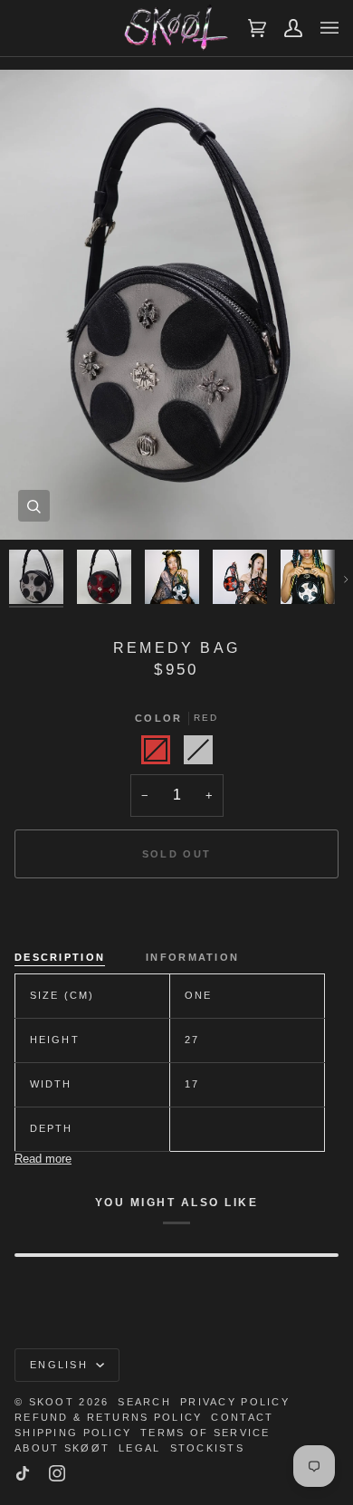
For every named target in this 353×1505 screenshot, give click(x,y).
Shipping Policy (72, 1432)
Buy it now (177, 916)
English (61, 1364)
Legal (139, 1448)
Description (59, 957)
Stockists (207, 1448)
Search (144, 1401)
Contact (242, 1417)
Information (192, 957)
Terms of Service (205, 1432)
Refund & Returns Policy (108, 1417)
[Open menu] (320, 28)
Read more (43, 1158)
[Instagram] (57, 1473)
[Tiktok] (22, 1473)
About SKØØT (62, 1448)
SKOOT (51, 1401)
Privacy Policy (235, 1401)
